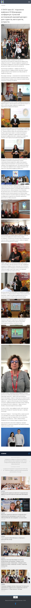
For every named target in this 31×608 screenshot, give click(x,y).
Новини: (3, 453)
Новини (3, 5)
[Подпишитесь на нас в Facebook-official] (29, 453)
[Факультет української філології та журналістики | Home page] (3, 2)
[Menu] (29, 2)
